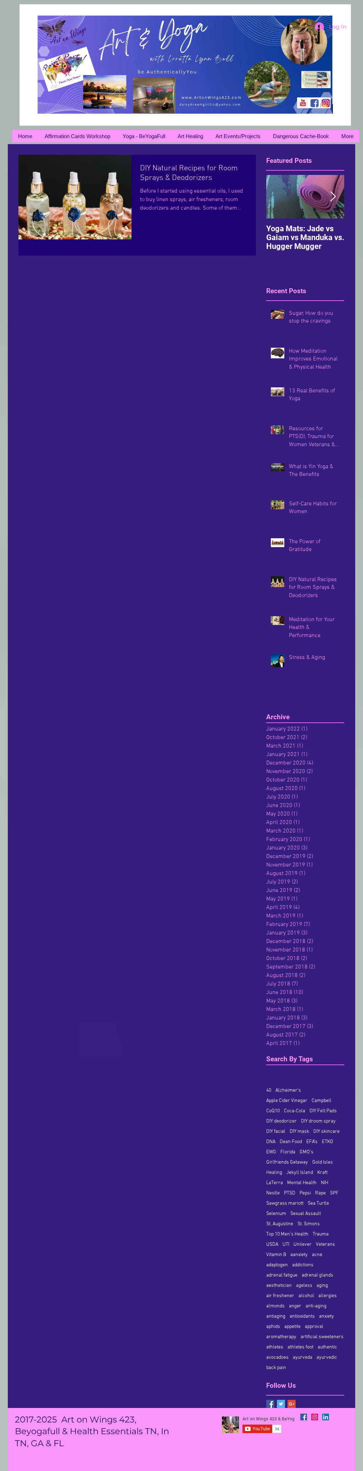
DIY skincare (326, 1132)
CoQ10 (273, 1111)
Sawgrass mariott (284, 1203)
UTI (286, 1245)
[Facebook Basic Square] (270, 1404)
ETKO (327, 1142)
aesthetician (279, 1286)
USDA (272, 1245)
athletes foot (300, 1347)
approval (314, 1327)
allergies (327, 1296)
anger (295, 1306)
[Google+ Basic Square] (291, 1404)
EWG (271, 1152)
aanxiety (299, 1255)
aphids (273, 1327)
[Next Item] (333, 196)
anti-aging (316, 1306)
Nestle (273, 1193)
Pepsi (305, 1193)
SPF (334, 1193)
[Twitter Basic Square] (281, 1404)
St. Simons (308, 1224)
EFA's (312, 1142)
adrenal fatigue (281, 1275)
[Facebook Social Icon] (303, 1417)
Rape (320, 1193)
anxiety (326, 1316)
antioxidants (302, 1316)
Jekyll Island (299, 1173)
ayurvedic (327, 1357)
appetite (292, 1327)
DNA (270, 1142)
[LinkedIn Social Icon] (325, 1417)
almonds (275, 1306)
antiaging (275, 1316)
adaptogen (277, 1265)
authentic (327, 1347)
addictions (302, 1265)
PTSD (289, 1193)
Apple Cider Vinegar (286, 1101)
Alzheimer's (288, 1090)
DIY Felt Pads (323, 1111)
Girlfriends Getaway (287, 1162)
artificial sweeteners (322, 1337)
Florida (287, 1152)
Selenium (276, 1214)
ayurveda (302, 1357)
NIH (324, 1183)
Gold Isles (322, 1162)
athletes (274, 1347)
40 (268, 1090)
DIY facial (275, 1132)
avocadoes (277, 1357)
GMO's (306, 1152)
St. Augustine (279, 1224)
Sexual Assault (305, 1214)
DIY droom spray (318, 1121)
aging (322, 1286)
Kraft (322, 1173)
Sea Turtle (318, 1203)
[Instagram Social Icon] (314, 1417)
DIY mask (299, 1132)
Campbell (321, 1101)
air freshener (280, 1296)
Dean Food (291, 1142)
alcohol (306, 1296)
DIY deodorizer (281, 1121)
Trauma (321, 1234)
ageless (304, 1286)
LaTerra (274, 1183)
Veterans (325, 1245)
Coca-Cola (294, 1111)
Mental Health (302, 1183)
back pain (276, 1368)
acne (317, 1255)
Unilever (303, 1245)
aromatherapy (281, 1337)
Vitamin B (276, 1255)
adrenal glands (317, 1275)
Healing (274, 1173)
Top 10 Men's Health (287, 1234)
